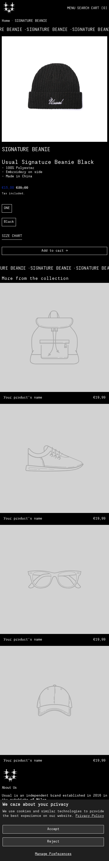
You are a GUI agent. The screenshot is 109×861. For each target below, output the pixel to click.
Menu (71, 8)
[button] (83, 8)
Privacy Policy (90, 816)
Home (6, 21)
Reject (53, 841)
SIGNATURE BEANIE (31, 21)
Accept (53, 829)
